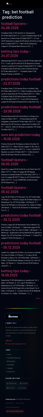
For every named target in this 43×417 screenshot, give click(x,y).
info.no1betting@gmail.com (17, 344)
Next (39, 298)
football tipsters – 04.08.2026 (14, 25)
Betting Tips (11, 361)
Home (9, 354)
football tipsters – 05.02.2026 (14, 189)
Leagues (10, 368)
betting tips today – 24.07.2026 (16, 53)
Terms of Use (20, 403)
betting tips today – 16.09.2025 (16, 273)
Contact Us (11, 371)
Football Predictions (14, 358)
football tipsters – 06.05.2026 (14, 162)
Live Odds (10, 365)
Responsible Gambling (12, 407)
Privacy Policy (10, 403)
